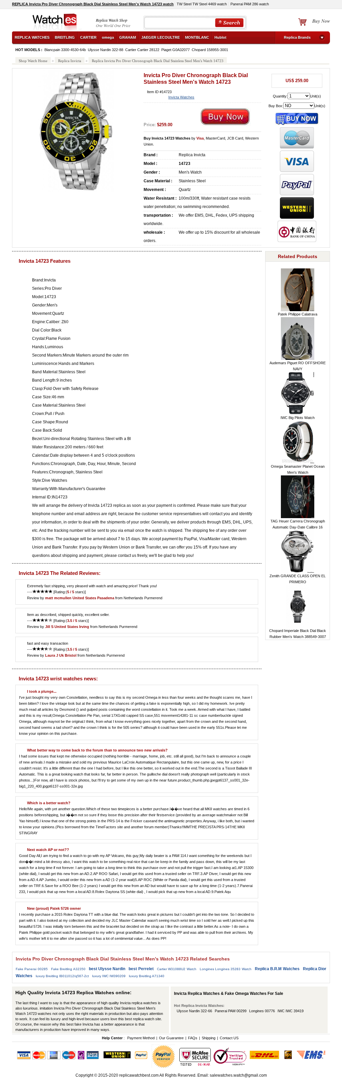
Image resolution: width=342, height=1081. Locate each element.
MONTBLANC (197, 37)
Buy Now (321, 21)
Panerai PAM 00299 (230, 1011)
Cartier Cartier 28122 (142, 50)
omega (108, 37)
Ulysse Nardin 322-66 (194, 1011)
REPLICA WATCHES (32, 37)
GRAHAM (127, 37)
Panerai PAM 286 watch (249, 4)
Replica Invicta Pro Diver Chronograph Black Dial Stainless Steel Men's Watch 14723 (157, 61)
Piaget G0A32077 (175, 50)
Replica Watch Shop (111, 20)
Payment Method (141, 1038)
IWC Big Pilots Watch (298, 418)
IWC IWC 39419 (291, 1011)
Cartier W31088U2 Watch (176, 969)
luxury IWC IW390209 (109, 976)
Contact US (229, 1038)
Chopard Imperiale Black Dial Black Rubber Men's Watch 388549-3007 (297, 634)
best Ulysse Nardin (107, 968)
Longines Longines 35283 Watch (225, 969)
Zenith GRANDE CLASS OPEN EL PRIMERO (298, 579)
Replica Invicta (69, 61)
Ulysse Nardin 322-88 (105, 50)
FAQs (192, 1038)
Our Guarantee (171, 1038)
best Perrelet (141, 968)
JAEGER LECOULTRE (160, 37)
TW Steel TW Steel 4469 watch (202, 4)
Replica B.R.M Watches (277, 968)
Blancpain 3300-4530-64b (65, 50)
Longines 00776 (262, 1011)
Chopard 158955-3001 (210, 50)
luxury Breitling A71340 (146, 976)
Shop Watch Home (33, 61)
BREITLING (65, 37)
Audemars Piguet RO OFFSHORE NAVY (298, 366)
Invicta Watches (181, 97)
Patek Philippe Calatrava (297, 314)
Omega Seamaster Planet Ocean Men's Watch (298, 469)
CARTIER (88, 37)
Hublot (220, 37)
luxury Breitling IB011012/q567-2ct (62, 976)
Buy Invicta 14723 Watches (167, 138)
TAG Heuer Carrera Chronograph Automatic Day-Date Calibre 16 (298, 524)
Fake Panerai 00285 (32, 969)
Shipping (208, 1038)
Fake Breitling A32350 (68, 969)
